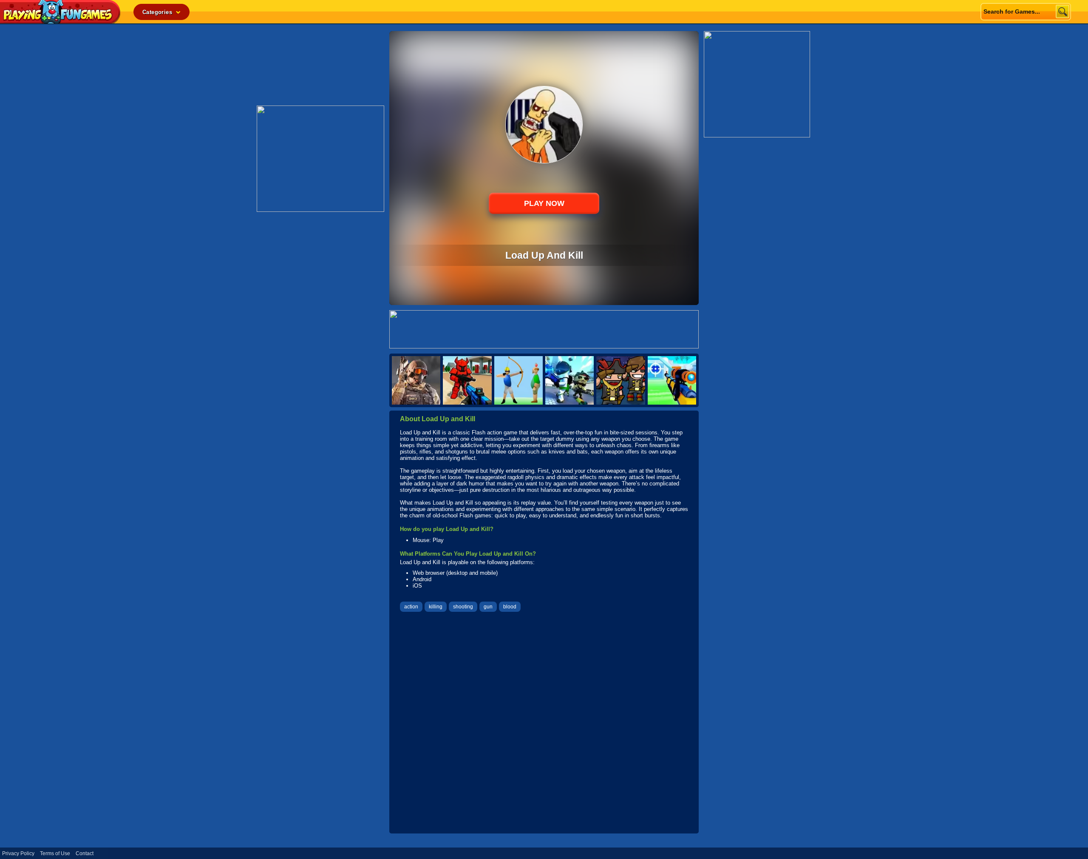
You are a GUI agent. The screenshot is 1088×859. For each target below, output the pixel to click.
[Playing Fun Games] (60, 21)
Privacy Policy (18, 853)
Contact (85, 853)
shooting (463, 607)
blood (509, 607)
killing (435, 607)
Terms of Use (55, 853)
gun (488, 607)
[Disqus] (544, 723)
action (411, 607)
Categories (158, 12)
